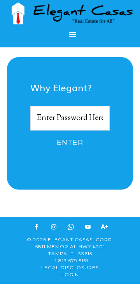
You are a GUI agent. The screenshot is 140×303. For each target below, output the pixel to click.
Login (70, 274)
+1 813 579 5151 (70, 260)
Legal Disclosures (70, 267)
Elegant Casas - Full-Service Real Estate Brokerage (70, 13)
